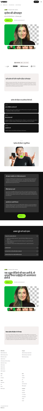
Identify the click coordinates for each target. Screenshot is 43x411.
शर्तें (22, 379)
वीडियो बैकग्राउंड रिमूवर (25, 356)
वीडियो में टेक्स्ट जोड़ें (3, 356)
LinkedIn (23, 392)
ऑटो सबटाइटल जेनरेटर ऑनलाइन (5, 360)
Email (23, 400)
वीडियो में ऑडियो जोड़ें (4, 352)
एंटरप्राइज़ (2, 377)
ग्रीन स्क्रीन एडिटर (11, 4)
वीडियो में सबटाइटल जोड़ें (4, 354)
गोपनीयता (23, 377)
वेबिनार (2, 386)
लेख (1, 384)
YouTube (23, 390)
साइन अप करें (36, 1)
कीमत (1, 375)
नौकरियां (23, 375)
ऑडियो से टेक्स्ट (3, 358)
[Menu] (41, 2)
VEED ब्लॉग (2, 382)
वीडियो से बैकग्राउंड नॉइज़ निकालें (26, 354)
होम (1, 4)
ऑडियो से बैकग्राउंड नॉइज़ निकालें (26, 352)
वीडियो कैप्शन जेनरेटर (4, 362)
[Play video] (21, 156)
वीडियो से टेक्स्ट (3, 369)
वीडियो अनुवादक (3, 371)
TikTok (23, 398)
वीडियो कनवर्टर (3, 367)
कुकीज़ (23, 381)
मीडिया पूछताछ (24, 385)
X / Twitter (24, 394)
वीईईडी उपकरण (5, 4)
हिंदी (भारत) (2, 407)
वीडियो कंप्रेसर (3, 365)
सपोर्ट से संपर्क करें (24, 383)
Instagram (24, 396)
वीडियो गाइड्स (3, 388)
